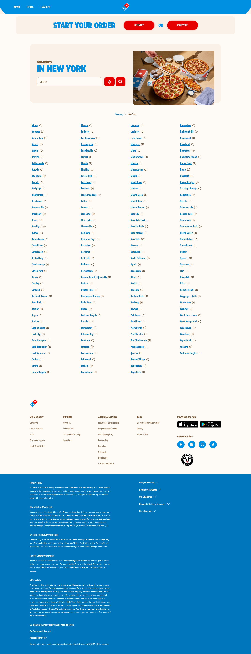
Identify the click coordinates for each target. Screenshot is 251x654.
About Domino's (36, 428)
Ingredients (67, 440)
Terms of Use (142, 434)
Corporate (34, 422)
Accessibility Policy (38, 637)
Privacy (140, 428)
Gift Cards (102, 451)
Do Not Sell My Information (148, 422)
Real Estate (102, 457)
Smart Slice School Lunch (108, 422)
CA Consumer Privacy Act (41, 631)
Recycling (102, 446)
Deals (30, 7)
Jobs (32, 434)
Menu (17, 7)
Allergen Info (68, 428)
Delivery (139, 25)
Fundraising (103, 440)
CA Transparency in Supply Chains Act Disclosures (52, 624)
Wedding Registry (105, 434)
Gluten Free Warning (71, 434)
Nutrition (67, 422)
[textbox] (71, 644)
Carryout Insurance (106, 463)
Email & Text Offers (37, 446)
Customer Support (37, 440)
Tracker (45, 7)
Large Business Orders (107, 428)
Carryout (182, 25)
